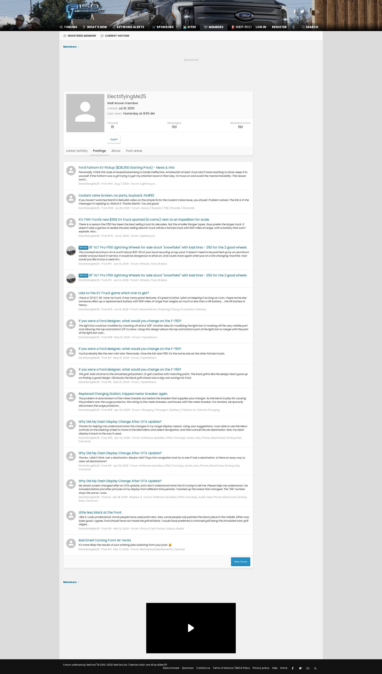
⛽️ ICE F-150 (240, 27)
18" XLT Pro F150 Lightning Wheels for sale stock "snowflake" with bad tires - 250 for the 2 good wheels (163, 247)
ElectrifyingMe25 (89, 184)
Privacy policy (261, 668)
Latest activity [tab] (77, 151)
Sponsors (188, 668)
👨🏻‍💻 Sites (189, 27)
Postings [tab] (99, 151)
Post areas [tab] (134, 151)
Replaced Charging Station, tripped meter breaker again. (123, 393)
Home (283, 668)
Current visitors (117, 36)
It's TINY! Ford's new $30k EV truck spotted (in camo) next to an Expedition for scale (144, 219)
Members (216, 27)
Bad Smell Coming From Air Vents (105, 540)
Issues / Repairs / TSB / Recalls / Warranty (168, 208)
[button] (163, 27)
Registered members (82, 36)
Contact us (203, 668)
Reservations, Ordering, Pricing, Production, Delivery (173, 309)
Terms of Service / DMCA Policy (231, 668)
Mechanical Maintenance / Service (162, 549)
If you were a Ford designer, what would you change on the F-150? (130, 321)
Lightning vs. (148, 184)
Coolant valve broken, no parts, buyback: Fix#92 (116, 195)
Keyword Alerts (130, 27)
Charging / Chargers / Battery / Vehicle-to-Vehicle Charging (180, 410)
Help (274, 668)
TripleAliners (149, 337)
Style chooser (171, 668)
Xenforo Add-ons (148, 664)
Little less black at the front (100, 512)
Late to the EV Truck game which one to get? (114, 293)
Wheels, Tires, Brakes (153, 264)
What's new (97, 27)
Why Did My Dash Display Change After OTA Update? (120, 421)
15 (112, 127)
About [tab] (116, 151)
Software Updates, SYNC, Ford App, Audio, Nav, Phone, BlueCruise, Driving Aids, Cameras (160, 439)
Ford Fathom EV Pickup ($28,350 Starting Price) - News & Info (126, 167)
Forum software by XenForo (95, 664)
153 (174, 127)
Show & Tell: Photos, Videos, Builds (162, 528)
